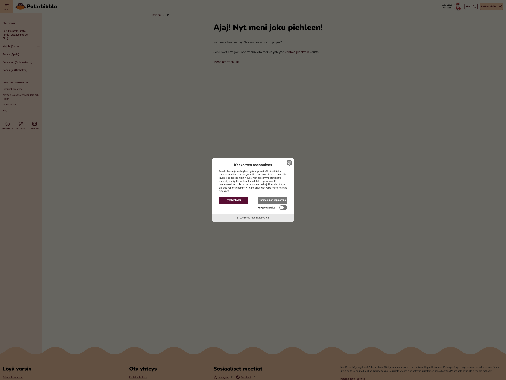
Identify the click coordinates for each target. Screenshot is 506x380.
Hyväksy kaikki (233, 200)
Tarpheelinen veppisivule (272, 200)
